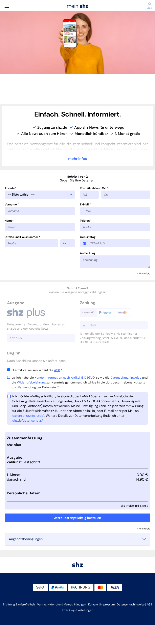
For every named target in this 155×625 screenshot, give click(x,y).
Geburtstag (87, 237)
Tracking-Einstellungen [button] (78, 610)
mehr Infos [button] (77, 158)
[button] (7, 7)
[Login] (141, 4)
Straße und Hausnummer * (22, 237)
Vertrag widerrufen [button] (49, 604)
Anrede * (11, 188)
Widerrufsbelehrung (31, 382)
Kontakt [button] (93, 604)
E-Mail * (85, 204)
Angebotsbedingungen (26, 539)
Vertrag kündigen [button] (75, 604)
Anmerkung (87, 253)
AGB (57, 370)
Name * (10, 220)
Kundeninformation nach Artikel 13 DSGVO (65, 378)
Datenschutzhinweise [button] (131, 604)
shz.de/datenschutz (26, 420)
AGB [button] (149, 604)
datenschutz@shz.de (27, 416)
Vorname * (12, 204)
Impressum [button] (107, 604)
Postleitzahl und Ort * (94, 188)
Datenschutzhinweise (125, 378)
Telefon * (86, 220)
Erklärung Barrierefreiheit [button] (19, 604)
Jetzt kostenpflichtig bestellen (77, 518)
